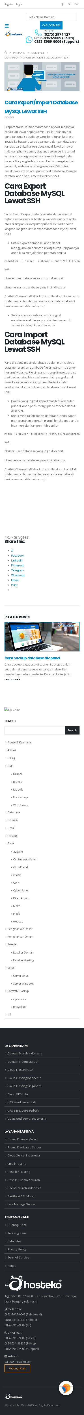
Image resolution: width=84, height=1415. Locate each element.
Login (19, 4)
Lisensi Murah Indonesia (24, 1188)
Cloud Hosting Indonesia (24, 1078)
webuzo (18, 921)
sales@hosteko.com (18, 1362)
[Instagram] (76, 4)
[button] (8, 26)
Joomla (17, 782)
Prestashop (20, 797)
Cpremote (19, 999)
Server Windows (23, 983)
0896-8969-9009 (14, 1325)
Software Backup (18, 991)
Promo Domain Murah (23, 1139)
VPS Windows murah (22, 1102)
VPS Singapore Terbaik (23, 1110)
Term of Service (18, 1257)
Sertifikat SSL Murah (21, 1196)
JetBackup (19, 1007)
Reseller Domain (23, 952)
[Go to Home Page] (5, 52)
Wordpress (20, 805)
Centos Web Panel (24, 859)
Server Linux (20, 976)
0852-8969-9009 (14, 1314)
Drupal (17, 774)
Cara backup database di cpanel (32, 658)
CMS (10, 766)
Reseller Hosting (23, 960)
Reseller (13, 944)
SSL (10, 1014)
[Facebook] (62, 4)
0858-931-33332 (14, 1320)
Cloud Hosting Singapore (25, 1086)
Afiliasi (12, 750)
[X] (69, 4)
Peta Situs (15, 1241)
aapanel (18, 852)
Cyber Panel (20, 890)
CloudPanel (20, 867)
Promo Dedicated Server (24, 1147)
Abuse (12, 1266)
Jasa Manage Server (21, 1204)
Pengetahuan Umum (20, 937)
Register (8, 4)
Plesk (16, 914)
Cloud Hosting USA (20, 1070)
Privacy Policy (17, 1249)
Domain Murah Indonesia (25, 1053)
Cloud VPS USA (18, 1094)
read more (11, 679)
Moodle (18, 789)
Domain (13, 820)
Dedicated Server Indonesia (27, 1119)
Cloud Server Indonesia (24, 1155)
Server (12, 968)
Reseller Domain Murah (24, 1180)
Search (10, 721)
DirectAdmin (21, 898)
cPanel (17, 875)
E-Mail (11, 828)
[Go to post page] (42, 636)
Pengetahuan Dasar (20, 929)
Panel (11, 843)
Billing (11, 758)
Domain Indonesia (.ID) (23, 1062)
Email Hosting (17, 1164)
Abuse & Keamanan (20, 742)
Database (9, 117)
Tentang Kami (17, 1233)
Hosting (12, 836)
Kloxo (16, 906)
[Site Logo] (13, 33)
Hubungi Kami (17, 1225)
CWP (16, 883)
